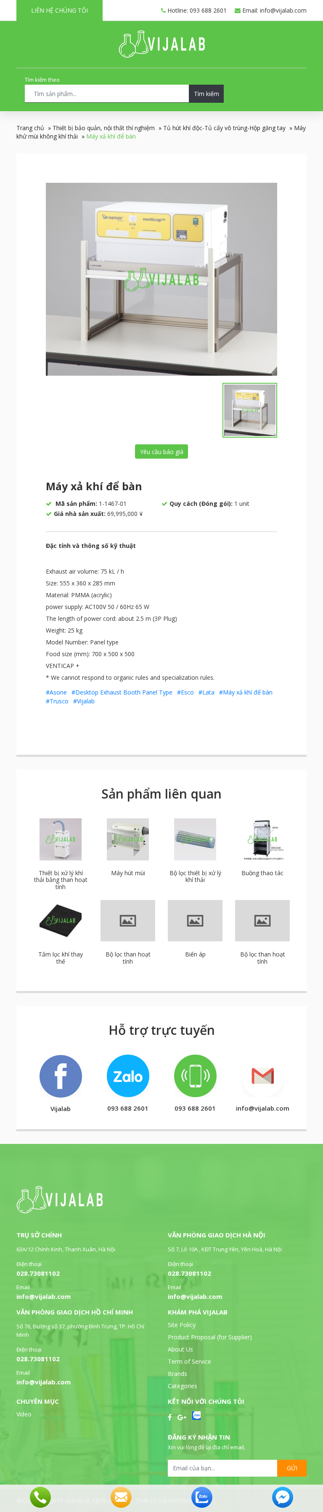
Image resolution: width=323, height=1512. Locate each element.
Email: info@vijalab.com (274, 10)
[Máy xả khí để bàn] (161, 279)
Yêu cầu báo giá (161, 452)
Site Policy (182, 1325)
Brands (177, 1374)
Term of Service (189, 1361)
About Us (180, 1349)
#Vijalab (84, 701)
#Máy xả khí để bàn (246, 692)
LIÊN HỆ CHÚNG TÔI (59, 10)
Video (24, 1414)
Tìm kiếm (206, 94)
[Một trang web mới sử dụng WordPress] (162, 55)
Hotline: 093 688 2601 (196, 10)
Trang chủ (30, 128)
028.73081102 (38, 1273)
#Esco (185, 692)
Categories (182, 1386)
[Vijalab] (59, 1211)
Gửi (292, 1468)
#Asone (56, 692)
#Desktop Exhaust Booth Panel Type (121, 692)
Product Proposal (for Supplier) (210, 1337)
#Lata (206, 692)
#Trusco (57, 701)
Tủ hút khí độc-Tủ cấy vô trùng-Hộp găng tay (224, 128)
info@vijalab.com (43, 1296)
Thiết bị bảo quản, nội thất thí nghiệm (104, 128)
